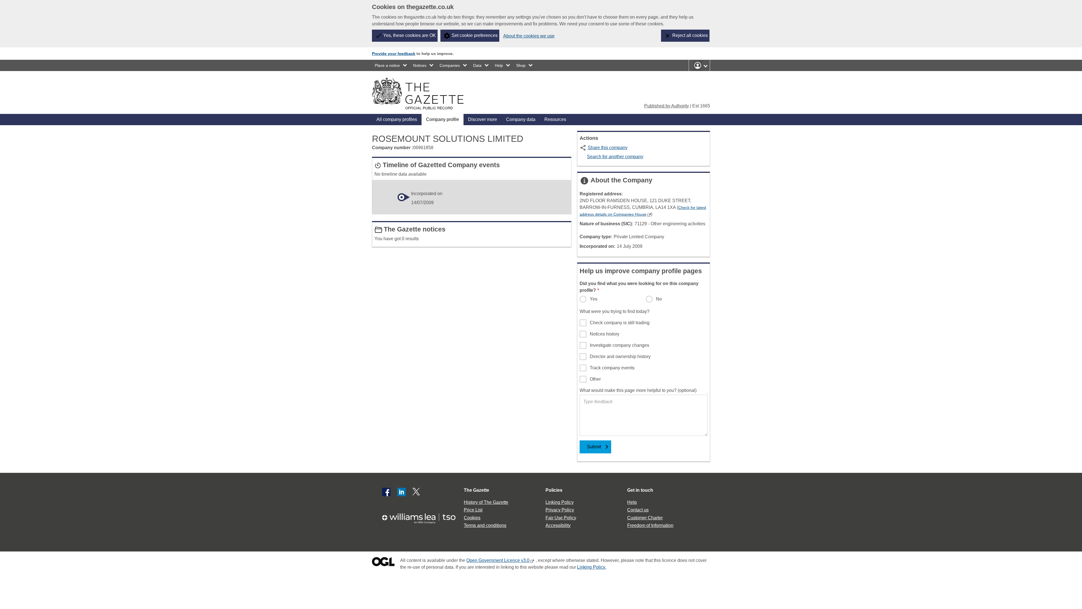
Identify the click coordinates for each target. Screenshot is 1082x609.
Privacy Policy (560, 510)
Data (477, 65)
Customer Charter (645, 517)
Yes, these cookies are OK (409, 35)
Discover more (482, 119)
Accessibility (558, 525)
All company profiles (396, 119)
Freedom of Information (650, 525)
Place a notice (387, 65)
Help (499, 65)
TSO (422, 517)
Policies (554, 490)
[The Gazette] (418, 93)
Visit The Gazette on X (417, 492)
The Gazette (476, 490)
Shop (521, 65)
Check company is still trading (619, 322)
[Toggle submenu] (405, 65)
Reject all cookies (690, 35)
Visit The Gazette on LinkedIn (401, 492)
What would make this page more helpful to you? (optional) (638, 390)
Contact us (638, 510)
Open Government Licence (383, 563)
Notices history (604, 334)
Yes (593, 299)
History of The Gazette (486, 502)
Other (595, 379)
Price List (473, 510)
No (659, 299)
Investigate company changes (619, 345)
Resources (555, 119)
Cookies (472, 517)
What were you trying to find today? (614, 311)
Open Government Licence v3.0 (497, 560)
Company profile (442, 119)
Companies (450, 65)
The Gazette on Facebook (386, 492)
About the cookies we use (529, 36)
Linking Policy (560, 502)
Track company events (612, 367)
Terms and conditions (485, 525)
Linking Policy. (591, 567)
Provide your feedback (393, 53)
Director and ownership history (620, 356)
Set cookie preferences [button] (475, 35)
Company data (520, 119)
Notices (419, 65)
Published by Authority (666, 105)
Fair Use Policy (561, 517)
